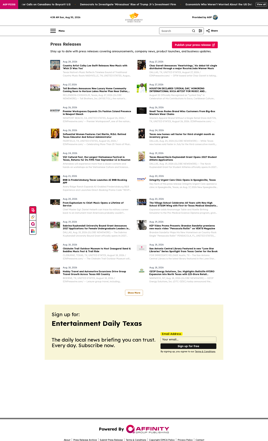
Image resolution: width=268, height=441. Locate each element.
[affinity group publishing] (33, 223)
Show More (134, 292)
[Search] (193, 31)
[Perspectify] (33, 217)
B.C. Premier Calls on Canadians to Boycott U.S (40, 4)
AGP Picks (9, 4)
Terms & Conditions (205, 351)
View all (261, 4)
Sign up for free (188, 346)
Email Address (171, 334)
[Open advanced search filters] (200, 31)
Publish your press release (193, 45)
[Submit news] (33, 210)
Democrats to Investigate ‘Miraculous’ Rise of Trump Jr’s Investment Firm (128, 4)
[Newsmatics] (33, 230)
